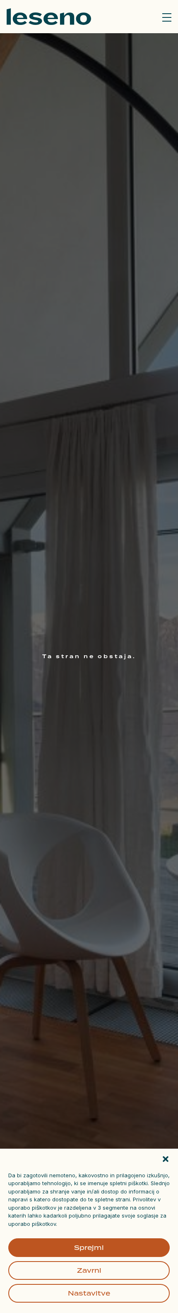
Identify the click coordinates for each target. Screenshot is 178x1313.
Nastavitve (89, 1293)
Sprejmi (89, 1247)
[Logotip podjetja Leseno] (49, 16)
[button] (165, 1159)
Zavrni (89, 1270)
